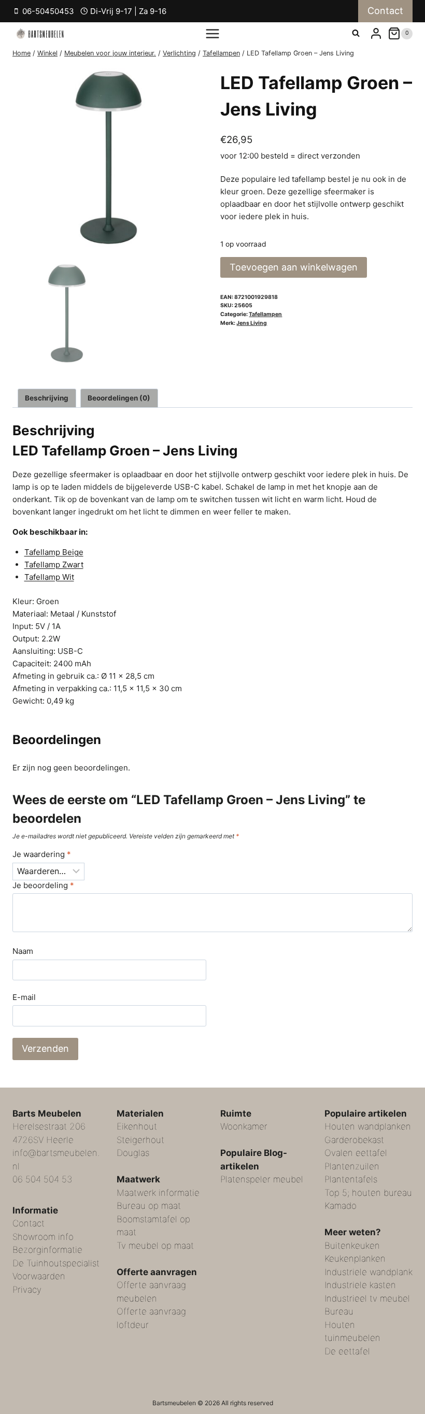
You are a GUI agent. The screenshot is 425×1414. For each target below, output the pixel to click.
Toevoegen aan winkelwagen (294, 267)
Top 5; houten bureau (368, 1193)
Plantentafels (350, 1179)
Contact (385, 10)
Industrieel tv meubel (367, 1298)
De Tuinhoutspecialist (56, 1263)
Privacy (26, 1289)
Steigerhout (140, 1140)
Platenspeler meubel (261, 1179)
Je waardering (41, 854)
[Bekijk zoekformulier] (355, 33)
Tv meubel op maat (155, 1245)
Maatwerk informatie (158, 1193)
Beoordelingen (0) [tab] (119, 398)
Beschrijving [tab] (46, 398)
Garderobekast (354, 1140)
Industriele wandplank (368, 1272)
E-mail (24, 997)
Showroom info (43, 1237)
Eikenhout (137, 1126)
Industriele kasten (360, 1285)
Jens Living (251, 323)
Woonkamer (243, 1126)
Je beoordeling (43, 885)
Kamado (340, 1206)
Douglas (133, 1153)
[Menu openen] (213, 33)
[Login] (376, 33)
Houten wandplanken (367, 1126)
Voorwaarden (38, 1276)
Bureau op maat (149, 1206)
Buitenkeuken (352, 1245)
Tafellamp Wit (49, 577)
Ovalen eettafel (355, 1153)
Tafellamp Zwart (53, 564)
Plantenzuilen (351, 1166)
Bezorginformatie (47, 1250)
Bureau (338, 1311)
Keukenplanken (355, 1258)
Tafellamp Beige (53, 552)
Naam (22, 951)
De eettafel (347, 1351)
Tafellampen (265, 314)
